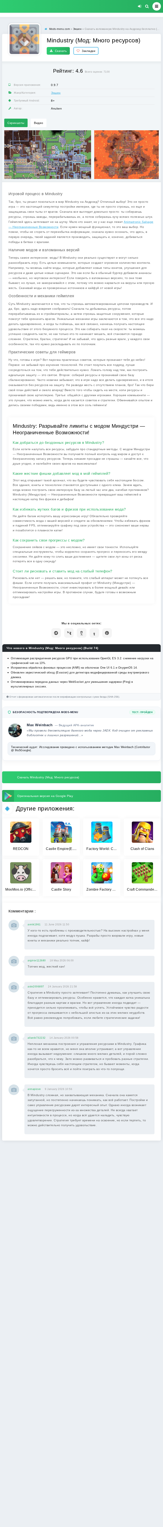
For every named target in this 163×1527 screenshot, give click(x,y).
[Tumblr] (94, 633)
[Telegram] (56, 633)
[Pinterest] (107, 633)
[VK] (69, 633)
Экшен (56, 92)
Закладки (88, 51)
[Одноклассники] (81, 633)
